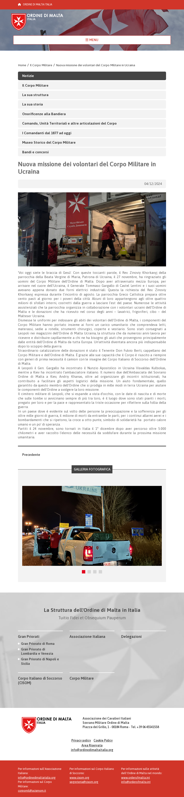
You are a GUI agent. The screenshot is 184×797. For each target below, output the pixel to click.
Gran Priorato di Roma (38, 644)
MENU (93, 40)
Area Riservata (92, 745)
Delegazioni (131, 636)
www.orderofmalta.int (135, 777)
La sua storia (32, 104)
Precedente (31, 455)
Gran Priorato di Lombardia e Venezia (37, 651)
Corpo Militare (82, 678)
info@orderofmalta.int (136, 782)
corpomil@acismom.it (32, 790)
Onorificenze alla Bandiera (44, 114)
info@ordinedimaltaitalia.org (92, 750)
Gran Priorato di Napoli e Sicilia (40, 661)
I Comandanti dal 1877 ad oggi (46, 133)
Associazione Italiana (87, 636)
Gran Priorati (28, 636)
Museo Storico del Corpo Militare (49, 142)
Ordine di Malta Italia (37, 23)
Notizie (28, 76)
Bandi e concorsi (35, 152)
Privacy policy (81, 740)
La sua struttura (35, 95)
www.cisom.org (79, 777)
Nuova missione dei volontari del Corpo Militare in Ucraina (95, 65)
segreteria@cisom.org (84, 782)
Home (22, 65)
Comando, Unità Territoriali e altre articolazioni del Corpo (69, 123)
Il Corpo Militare (41, 65)
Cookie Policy (103, 740)
